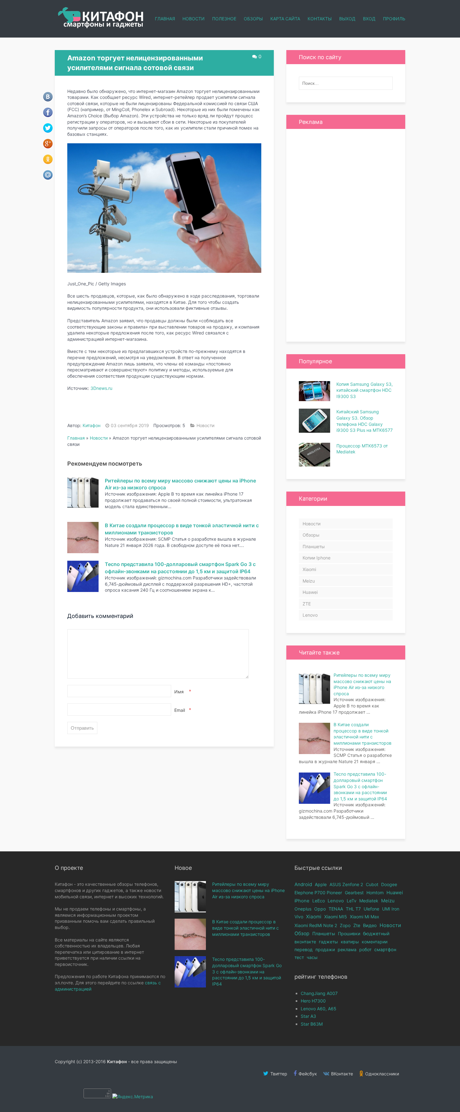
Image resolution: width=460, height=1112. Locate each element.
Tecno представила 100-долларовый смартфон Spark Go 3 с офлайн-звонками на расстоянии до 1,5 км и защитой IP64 (247, 971)
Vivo (298, 916)
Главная (165, 18)
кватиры (350, 941)
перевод (303, 949)
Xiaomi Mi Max (364, 916)
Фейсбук (307, 1073)
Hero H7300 (313, 1000)
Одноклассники (381, 1073)
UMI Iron (390, 908)
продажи (325, 949)
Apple (321, 884)
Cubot (372, 884)
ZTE (307, 603)
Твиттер (278, 1073)
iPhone (301, 901)
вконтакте (305, 941)
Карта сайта (285, 18)
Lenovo (310, 615)
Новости (193, 18)
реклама (347, 949)
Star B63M (312, 1024)
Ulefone (371, 908)
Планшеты (314, 546)
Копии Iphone (316, 557)
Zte (356, 925)
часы (312, 957)
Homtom (375, 892)
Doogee (389, 884)
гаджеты (328, 941)
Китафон (91, 425)
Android (303, 884)
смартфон (385, 949)
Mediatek (368, 900)
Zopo (345, 925)
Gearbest (354, 892)
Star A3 (308, 1016)
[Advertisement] (346, 235)
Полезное (224, 18)
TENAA (336, 908)
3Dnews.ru (101, 388)
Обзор (301, 933)
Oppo (320, 908)
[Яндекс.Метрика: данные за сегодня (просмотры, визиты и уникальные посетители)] (132, 1097)
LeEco (318, 900)
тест (299, 957)
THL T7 (353, 908)
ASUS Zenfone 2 (346, 884)
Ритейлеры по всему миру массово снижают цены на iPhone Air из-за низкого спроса (248, 890)
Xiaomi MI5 (335, 916)
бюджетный (376, 933)
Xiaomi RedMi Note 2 (315, 925)
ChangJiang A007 (319, 993)
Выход (347, 18)
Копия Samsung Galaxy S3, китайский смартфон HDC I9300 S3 (364, 390)
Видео (370, 925)
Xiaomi (309, 569)
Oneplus (302, 908)
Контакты (320, 18)
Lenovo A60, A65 (318, 1008)
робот (365, 949)
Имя (182, 691)
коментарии (374, 941)
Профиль (394, 18)
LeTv (351, 900)
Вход (369, 18)
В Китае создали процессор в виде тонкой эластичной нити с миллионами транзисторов (245, 927)
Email (182, 710)
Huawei (310, 592)
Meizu (309, 581)
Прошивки (349, 933)
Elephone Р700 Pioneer (318, 892)
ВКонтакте (341, 1073)
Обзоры (253, 18)
